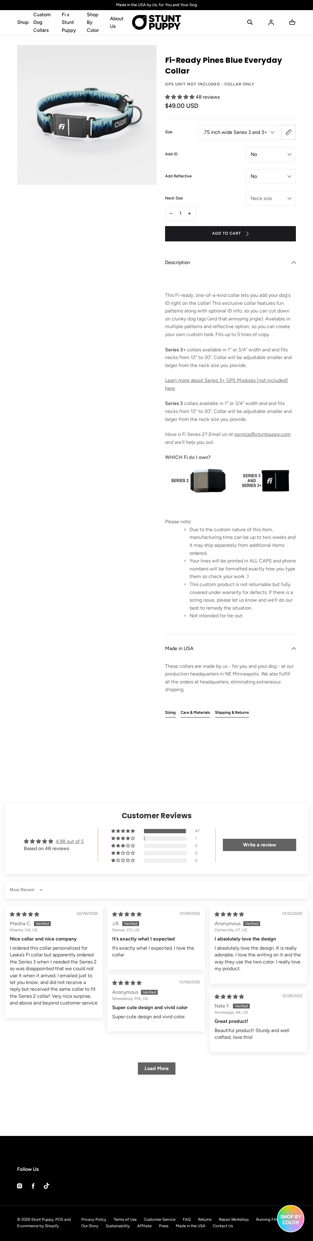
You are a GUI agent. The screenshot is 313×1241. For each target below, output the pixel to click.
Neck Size (174, 198)
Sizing (170, 712)
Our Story (89, 1226)
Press (163, 1226)
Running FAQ (267, 1219)
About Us (116, 22)
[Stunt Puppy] (156, 22)
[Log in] (271, 22)
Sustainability (118, 1226)
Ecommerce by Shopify (38, 1226)
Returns (205, 1219)
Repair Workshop (234, 1219)
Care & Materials (195, 712)
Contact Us (223, 1226)
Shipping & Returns (232, 712)
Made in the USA (190, 1226)
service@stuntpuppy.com (262, 434)
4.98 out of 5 (70, 841)
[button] (250, 22)
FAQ (187, 1219)
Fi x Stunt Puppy (69, 22)
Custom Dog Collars (42, 22)
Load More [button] (157, 1068)
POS (59, 1219)
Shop (23, 22)
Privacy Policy (93, 1219)
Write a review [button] (259, 845)
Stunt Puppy (42, 1219)
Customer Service (159, 1219)
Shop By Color (93, 22)
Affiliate (144, 1226)
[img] (24, 914)
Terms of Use (125, 1219)
